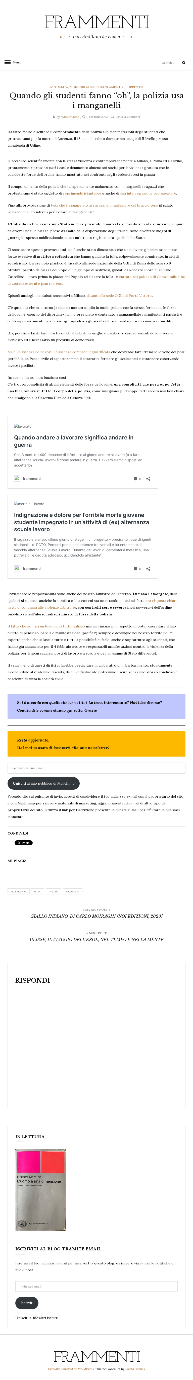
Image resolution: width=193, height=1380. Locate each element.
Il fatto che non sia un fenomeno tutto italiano (46, 626)
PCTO (37, 891)
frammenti (96, 24)
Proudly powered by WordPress (71, 1369)
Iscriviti (27, 1303)
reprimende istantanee (82, 193)
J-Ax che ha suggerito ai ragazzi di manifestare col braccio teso (104, 205)
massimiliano (70, 117)
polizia (53, 891)
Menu (15, 62)
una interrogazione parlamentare (148, 193)
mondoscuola (82, 87)
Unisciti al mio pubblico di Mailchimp (44, 783)
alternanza (19, 891)
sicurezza (72, 891)
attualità (59, 87)
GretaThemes (135, 1369)
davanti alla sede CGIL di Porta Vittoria (119, 295)
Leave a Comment (128, 117)
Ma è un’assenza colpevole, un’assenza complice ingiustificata (59, 352)
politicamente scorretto (119, 87)
